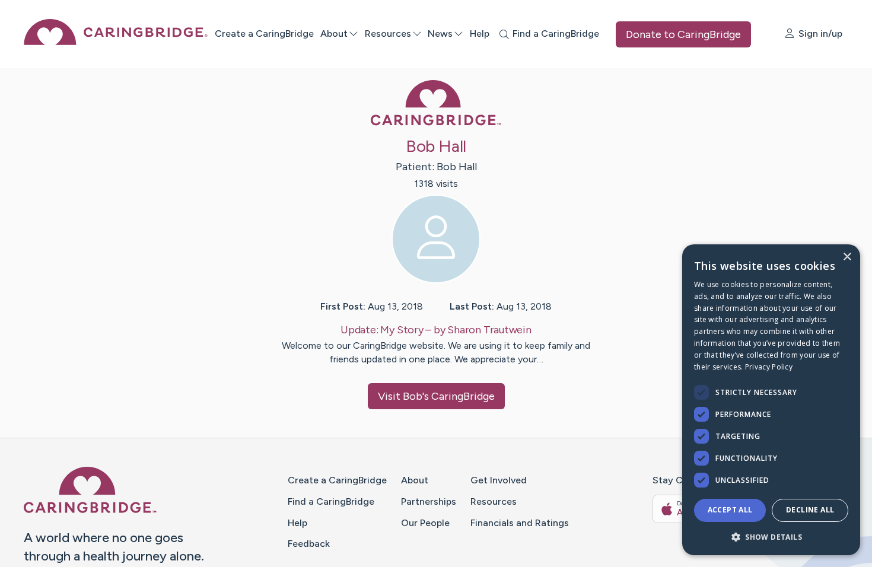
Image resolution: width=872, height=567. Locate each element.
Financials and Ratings (519, 522)
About (334, 33)
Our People (425, 522)
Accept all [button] (730, 510)
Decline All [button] (810, 510)
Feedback (309, 543)
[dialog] (771, 399)
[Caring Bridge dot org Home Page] (116, 41)
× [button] (846, 257)
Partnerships (428, 501)
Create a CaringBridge (264, 33)
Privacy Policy (769, 367)
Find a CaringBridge (331, 501)
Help (479, 33)
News (440, 33)
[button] (771, 536)
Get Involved (498, 480)
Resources (388, 33)
